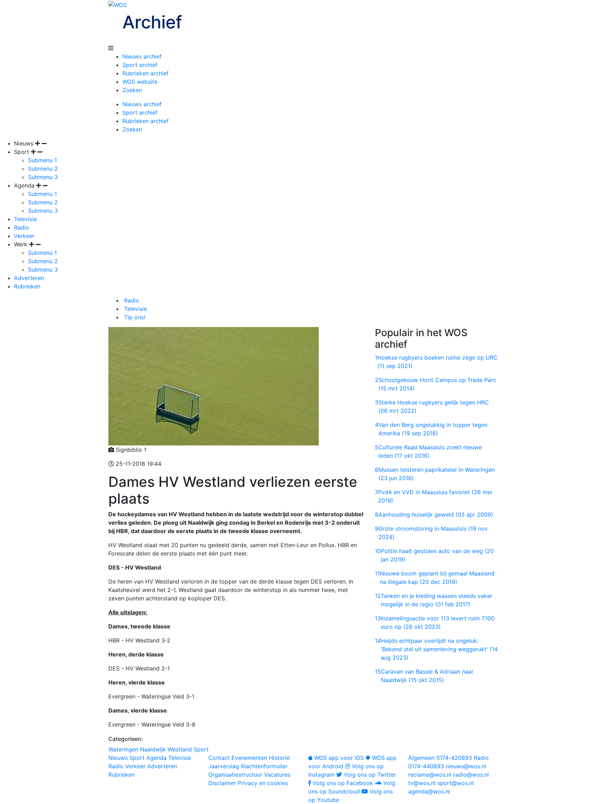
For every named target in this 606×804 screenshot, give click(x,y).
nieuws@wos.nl (466, 766)
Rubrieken (27, 286)
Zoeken (132, 90)
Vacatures (277, 774)
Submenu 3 (43, 176)
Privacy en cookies (263, 782)
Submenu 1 (42, 160)
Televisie (25, 219)
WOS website (139, 81)
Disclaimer (222, 782)
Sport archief (139, 64)
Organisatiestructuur (235, 774)
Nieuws (118, 757)
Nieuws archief (142, 56)
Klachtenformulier (264, 766)
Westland (180, 749)
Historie (279, 757)
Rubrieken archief (145, 73)
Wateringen (123, 749)
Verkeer (24, 235)
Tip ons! (133, 317)
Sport (201, 749)
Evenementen (249, 757)
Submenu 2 (43, 168)
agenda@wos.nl (429, 791)
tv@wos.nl (422, 782)
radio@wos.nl (471, 774)
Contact (219, 757)
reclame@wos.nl (429, 774)
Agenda (156, 757)
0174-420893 (440, 757)
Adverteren (29, 277)
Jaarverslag (223, 766)
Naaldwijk (153, 749)
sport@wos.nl (455, 782)
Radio (21, 227)
